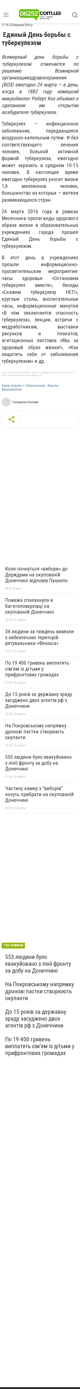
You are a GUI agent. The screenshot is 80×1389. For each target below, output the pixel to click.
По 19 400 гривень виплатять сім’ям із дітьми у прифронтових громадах (37, 669)
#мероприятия (12, 389)
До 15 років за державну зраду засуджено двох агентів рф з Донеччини (38, 700)
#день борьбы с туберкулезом (23, 386)
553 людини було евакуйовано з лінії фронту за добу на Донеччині (38, 763)
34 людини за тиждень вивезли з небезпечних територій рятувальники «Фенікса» (39, 637)
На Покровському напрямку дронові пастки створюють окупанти (35, 731)
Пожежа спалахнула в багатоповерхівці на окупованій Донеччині (29, 606)
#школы (53, 386)
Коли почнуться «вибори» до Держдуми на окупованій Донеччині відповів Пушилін (36, 575)
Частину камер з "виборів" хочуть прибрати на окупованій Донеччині (39, 794)
